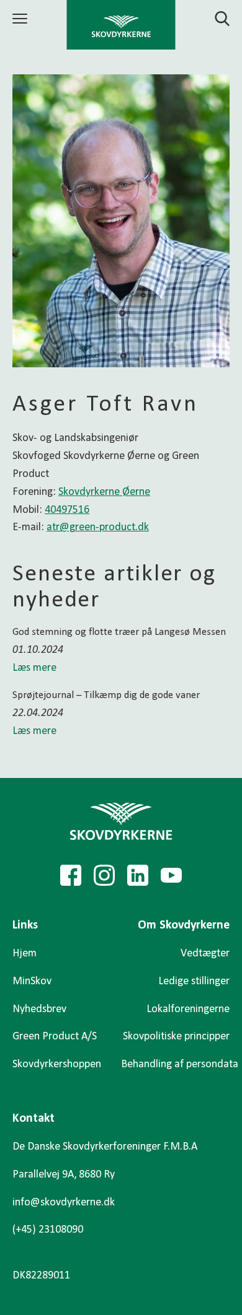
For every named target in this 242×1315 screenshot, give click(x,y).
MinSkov (32, 981)
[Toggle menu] (21, 18)
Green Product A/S (54, 1036)
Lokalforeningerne (188, 1009)
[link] (121, 25)
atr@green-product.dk (98, 527)
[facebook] (70, 875)
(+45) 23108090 (47, 1230)
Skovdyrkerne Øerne (104, 492)
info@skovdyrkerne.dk (63, 1202)
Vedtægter (205, 953)
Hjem (24, 953)
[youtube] (171, 875)
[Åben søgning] (215, 18)
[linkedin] (138, 875)
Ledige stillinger (194, 981)
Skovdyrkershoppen (56, 1064)
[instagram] (104, 875)
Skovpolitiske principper (176, 1036)
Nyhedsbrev (39, 1009)
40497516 (67, 510)
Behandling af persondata (179, 1064)
